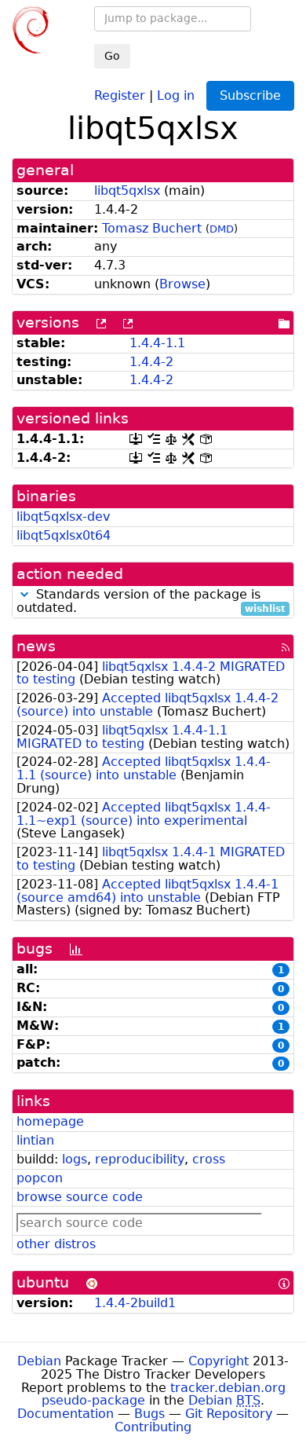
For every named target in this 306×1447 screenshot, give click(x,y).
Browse (182, 284)
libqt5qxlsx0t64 (63, 535)
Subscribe (250, 95)
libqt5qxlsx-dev (63, 516)
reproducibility (139, 1159)
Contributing (153, 1427)
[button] (24, 594)
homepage (50, 1121)
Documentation (65, 1413)
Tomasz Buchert (152, 228)
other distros (56, 1243)
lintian (35, 1140)
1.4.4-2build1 (135, 1302)
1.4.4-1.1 (157, 342)
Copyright (218, 1361)
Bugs (149, 1413)
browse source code (79, 1196)
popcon (39, 1177)
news (36, 646)
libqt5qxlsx (127, 190)
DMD (221, 229)
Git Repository (228, 1413)
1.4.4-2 (151, 361)
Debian (39, 1361)
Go (112, 55)
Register (119, 94)
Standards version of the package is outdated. (151, 601)
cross (208, 1159)
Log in (176, 94)
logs (74, 1159)
